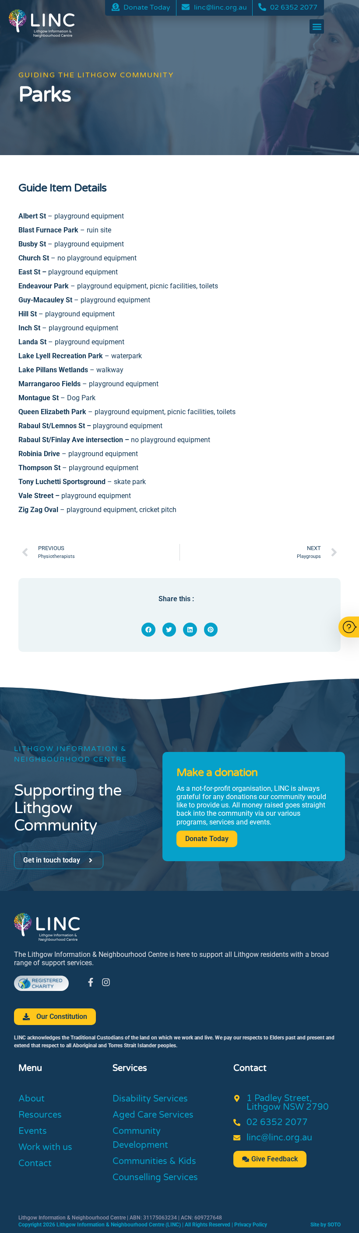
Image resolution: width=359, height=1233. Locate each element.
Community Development (140, 1138)
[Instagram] (106, 982)
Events (32, 1131)
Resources (40, 1115)
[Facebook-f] (90, 982)
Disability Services (150, 1099)
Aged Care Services (153, 1115)
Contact (35, 1163)
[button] (317, 26)
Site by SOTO (325, 1225)
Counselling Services (155, 1177)
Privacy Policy (250, 1225)
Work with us (45, 1147)
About (31, 1099)
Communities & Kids (154, 1161)
